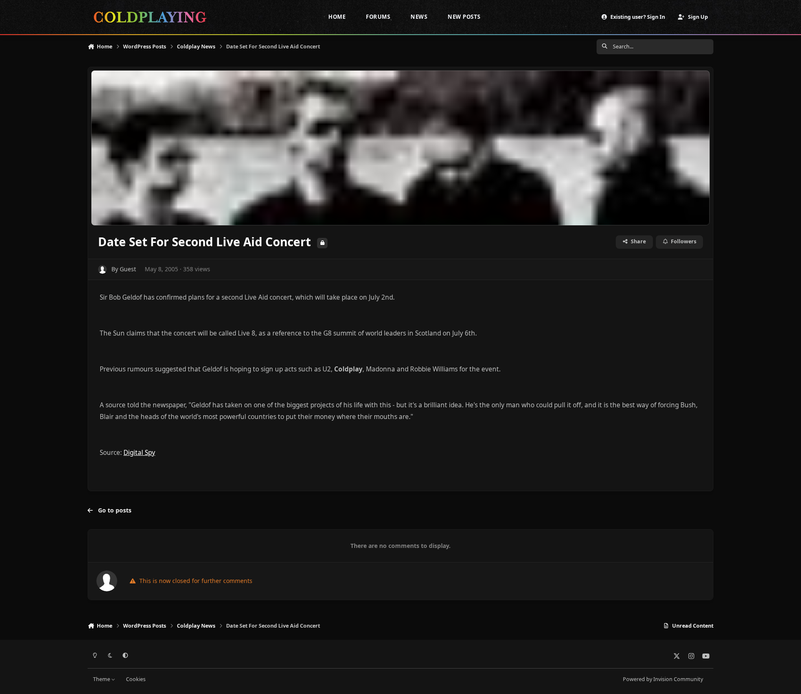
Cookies (136, 679)
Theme (102, 679)
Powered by (663, 679)
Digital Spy (139, 452)
